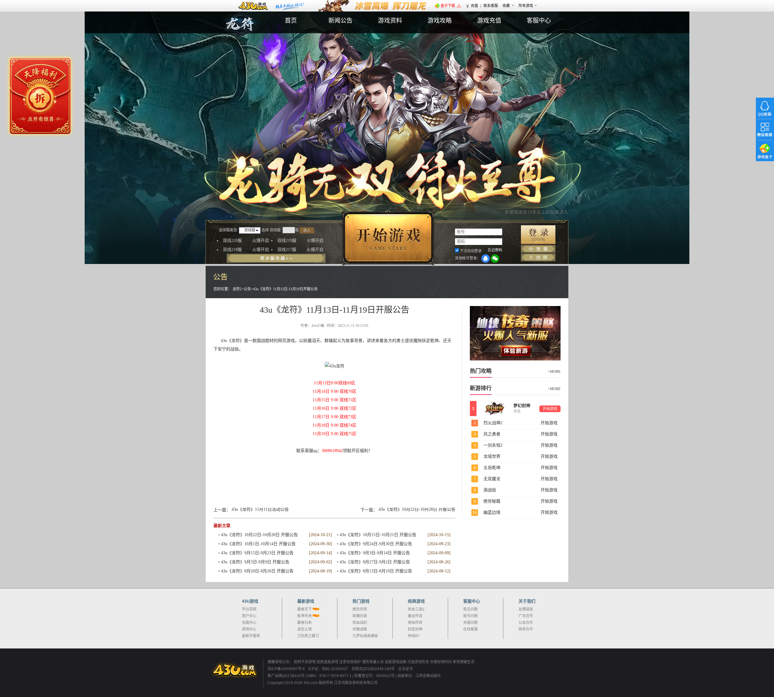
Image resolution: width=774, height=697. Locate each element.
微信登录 (495, 258)
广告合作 (526, 616)
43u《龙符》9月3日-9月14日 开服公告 (375, 553)
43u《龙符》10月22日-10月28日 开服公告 (417, 509)
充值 (474, 6)
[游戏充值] (538, 249)
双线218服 (246, 249)
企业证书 (405, 669)
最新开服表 (251, 636)
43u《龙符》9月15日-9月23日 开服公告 (257, 553)
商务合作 (526, 629)
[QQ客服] (765, 108)
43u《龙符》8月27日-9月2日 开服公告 (375, 562)
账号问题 (470, 616)
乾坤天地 (304, 616)
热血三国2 (416, 609)
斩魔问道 (360, 616)
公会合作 (526, 622)
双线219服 (300, 240)
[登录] (538, 234)
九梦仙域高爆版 (365, 636)
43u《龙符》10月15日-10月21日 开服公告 (378, 535)
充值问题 (470, 622)
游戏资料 (390, 20)
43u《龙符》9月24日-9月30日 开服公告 (376, 544)
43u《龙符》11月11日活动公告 (260, 509)
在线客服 (470, 629)
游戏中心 (249, 629)
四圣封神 (415, 629)
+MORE (554, 372)
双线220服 (246, 240)
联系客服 (490, 6)
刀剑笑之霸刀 (308, 636)
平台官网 (249, 609)
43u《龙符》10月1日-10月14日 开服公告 (258, 544)
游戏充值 (489, 20)
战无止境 (304, 629)
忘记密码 (495, 250)
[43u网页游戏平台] (237, 670)
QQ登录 (485, 258)
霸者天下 (304, 609)
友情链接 (526, 609)
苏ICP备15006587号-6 (286, 669)
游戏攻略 (440, 20)
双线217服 (300, 249)
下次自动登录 (471, 251)
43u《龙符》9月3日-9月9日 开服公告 (255, 562)
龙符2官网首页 (257, 30)
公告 (247, 289)
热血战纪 (360, 622)
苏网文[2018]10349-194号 (373, 669)
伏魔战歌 (360, 629)
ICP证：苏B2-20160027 (328, 669)
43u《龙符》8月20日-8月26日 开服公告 (257, 571)
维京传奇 (360, 609)
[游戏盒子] (765, 150)
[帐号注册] (538, 257)
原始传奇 (415, 622)
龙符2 (237, 289)
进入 (307, 230)
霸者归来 (304, 622)
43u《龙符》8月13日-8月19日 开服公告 (376, 571)
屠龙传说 (415, 616)
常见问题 (470, 609)
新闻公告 (340, 20)
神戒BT (414, 636)
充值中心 (249, 622)
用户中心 (249, 616)
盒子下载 (448, 6)
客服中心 (539, 20)
